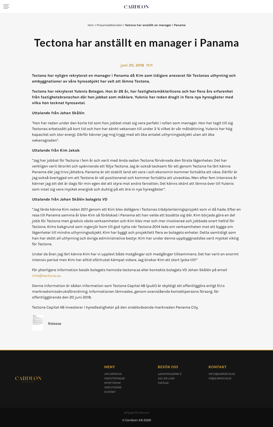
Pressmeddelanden (109, 25)
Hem (91, 25)
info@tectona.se (46, 275)
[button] (6, 6)
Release (54, 323)
